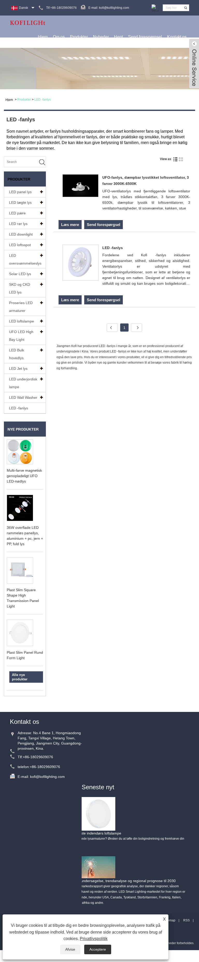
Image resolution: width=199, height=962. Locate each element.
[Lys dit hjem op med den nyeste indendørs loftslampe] (98, 813)
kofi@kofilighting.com (114, 8)
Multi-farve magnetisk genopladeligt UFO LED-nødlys (24, 475)
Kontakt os (177, 37)
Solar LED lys (20, 274)
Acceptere (97, 949)
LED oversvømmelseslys (25, 259)
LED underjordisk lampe (23, 383)
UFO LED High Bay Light (21, 336)
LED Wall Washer (23, 397)
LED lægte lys (20, 202)
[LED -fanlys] (80, 263)
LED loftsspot (20, 245)
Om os (59, 37)
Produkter (79, 37)
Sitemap (169, 920)
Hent (118, 37)
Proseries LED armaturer (21, 307)
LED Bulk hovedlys (16, 354)
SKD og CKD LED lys (19, 288)
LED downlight (21, 234)
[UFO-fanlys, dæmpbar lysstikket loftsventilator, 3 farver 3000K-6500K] (80, 186)
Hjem (43, 37)
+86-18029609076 (38, 757)
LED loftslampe (21, 321)
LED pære (17, 213)
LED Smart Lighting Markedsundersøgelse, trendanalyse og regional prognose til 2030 (105, 881)
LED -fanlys (42, 99)
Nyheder (101, 37)
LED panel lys (20, 192)
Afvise (70, 949)
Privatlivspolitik (94, 938)
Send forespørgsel (145, 37)
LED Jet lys (18, 368)
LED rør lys (18, 224)
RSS (186, 920)
